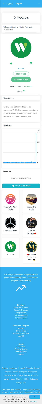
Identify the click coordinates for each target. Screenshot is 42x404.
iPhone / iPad (21, 331)
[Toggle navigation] (38, 4)
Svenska (7, 375)
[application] (21, 147)
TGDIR (9, 4)
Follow (21, 68)
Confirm (28, 86)
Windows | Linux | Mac (21, 333)
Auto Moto (29, 27)
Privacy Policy (21, 352)
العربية (6, 379)
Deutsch (37, 368)
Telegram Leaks (21, 318)
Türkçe (20, 375)
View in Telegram (21, 79)
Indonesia (34, 379)
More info (33, 401)
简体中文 (19, 379)
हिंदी (24, 383)
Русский (21, 368)
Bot (21, 27)
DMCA (21, 354)
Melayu (19, 383)
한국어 (26, 379)
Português (23, 372)
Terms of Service (21, 349)
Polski (14, 375)
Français (29, 368)
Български (28, 375)
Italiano (8, 372)
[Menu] (38, 130)
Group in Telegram (21, 310)
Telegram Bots (21, 313)
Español (15, 372)
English (5, 368)
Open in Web (21, 74)
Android (21, 328)
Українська (13, 368)
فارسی (12, 379)
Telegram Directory (10, 27)
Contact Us (21, 346)
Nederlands (32, 372)
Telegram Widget (21, 315)
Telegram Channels (21, 307)
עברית (35, 375)
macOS (21, 336)
